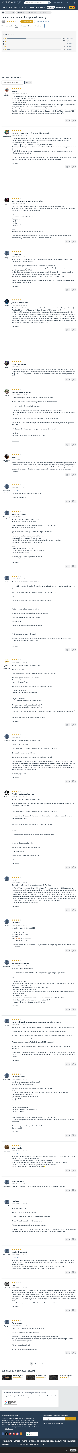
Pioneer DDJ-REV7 (18, 1376)
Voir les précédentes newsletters (53, 1423)
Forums (23, 26)
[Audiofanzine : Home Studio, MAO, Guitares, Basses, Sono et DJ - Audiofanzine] (11, 2)
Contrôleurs (21, 12)
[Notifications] (74, 3)
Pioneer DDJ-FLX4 (41, 1376)
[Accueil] (3, 12)
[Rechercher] (22, 82)
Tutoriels (38, 26)
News (30, 26)
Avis (16, 26)
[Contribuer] (44, 26)
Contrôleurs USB (31, 12)
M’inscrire (71, 1419)
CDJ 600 (17, 938)
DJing (12, 12)
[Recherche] (49, 2)
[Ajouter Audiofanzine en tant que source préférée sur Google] (10, 1402)
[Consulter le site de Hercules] (45, 18)
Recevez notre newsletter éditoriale (55, 1415)
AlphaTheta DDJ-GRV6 (66, 1376)
